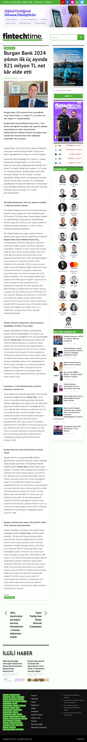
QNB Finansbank (14, 716)
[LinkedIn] (77, 2)
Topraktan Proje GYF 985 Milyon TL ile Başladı (72, 428)
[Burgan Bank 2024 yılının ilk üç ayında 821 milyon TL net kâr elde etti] (26, 94)
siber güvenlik (15, 718)
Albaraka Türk (14, 695)
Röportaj (6, 718)
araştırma (6, 697)
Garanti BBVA (7, 705)
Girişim (33, 708)
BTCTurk (20, 699)
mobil (14, 714)
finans (17, 701)
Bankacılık (35, 705)
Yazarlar (12, 727)
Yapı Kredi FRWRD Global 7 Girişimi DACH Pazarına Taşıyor (73, 374)
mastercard (7, 714)
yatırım (5, 727)
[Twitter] (81, 2)
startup (24, 718)
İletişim (34, 721)
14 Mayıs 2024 (22, 78)
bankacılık (20, 697)
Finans (33, 702)
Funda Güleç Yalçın (10, 78)
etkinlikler (7, 701)
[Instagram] (72, 2)
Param (20, 714)
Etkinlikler (35, 711)
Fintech (34, 695)
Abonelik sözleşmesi (38, 727)
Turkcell (17, 721)
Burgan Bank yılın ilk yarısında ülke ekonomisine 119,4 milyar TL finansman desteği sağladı (36, 666)
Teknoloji (34, 699)
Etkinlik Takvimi (37, 714)
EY (13, 701)
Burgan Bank (9, 597)
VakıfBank (6, 725)
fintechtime (7, 703)
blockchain (13, 699)
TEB (4, 721)
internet (6, 708)
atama (13, 697)
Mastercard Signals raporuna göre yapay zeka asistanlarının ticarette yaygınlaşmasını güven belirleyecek (68, 413)
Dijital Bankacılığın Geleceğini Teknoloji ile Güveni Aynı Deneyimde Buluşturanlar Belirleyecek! (12, 666)
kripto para (17, 710)
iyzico (12, 708)
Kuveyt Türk (7, 712)
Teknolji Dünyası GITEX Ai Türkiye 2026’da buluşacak (73, 338)
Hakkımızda (35, 718)
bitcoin (5, 699)
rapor (23, 716)
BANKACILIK (9, 48)
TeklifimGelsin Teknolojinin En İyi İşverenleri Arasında (72, 386)
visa (12, 725)
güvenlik (22, 705)
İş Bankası (19, 729)
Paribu (5, 716)
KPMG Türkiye (7, 710)
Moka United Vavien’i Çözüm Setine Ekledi (72, 363)
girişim (15, 705)
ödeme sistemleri (9, 729)
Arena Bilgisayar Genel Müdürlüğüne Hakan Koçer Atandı (73, 398)
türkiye (5, 723)
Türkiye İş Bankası (16, 723)
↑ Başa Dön (80, 739)
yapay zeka (19, 725)
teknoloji (10, 721)
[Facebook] (67, 2)
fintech (23, 701)
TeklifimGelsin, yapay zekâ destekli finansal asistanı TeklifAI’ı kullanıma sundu (73, 351)
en (63, 2)
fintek (15, 703)
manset (15, 712)
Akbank (5, 695)
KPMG (17, 708)
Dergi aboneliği (36, 724)
